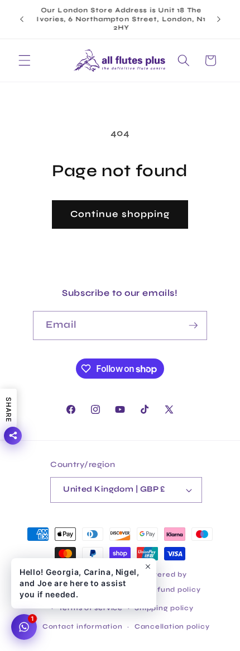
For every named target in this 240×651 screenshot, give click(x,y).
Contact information (82, 626)
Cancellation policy (172, 626)
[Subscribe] (193, 325)
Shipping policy (164, 608)
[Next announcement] (219, 19)
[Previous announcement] (21, 19)
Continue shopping (120, 214)
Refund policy (173, 589)
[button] (24, 60)
